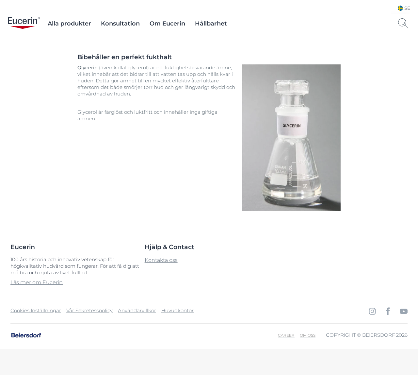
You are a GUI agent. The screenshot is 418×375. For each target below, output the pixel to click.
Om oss (307, 335)
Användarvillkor (137, 310)
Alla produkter (69, 23)
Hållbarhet (211, 23)
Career (286, 335)
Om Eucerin (167, 23)
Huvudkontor (177, 310)
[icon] (372, 311)
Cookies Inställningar (35, 310)
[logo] (24, 23)
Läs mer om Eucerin (36, 282)
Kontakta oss (161, 260)
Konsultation (120, 23)
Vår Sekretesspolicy (89, 310)
